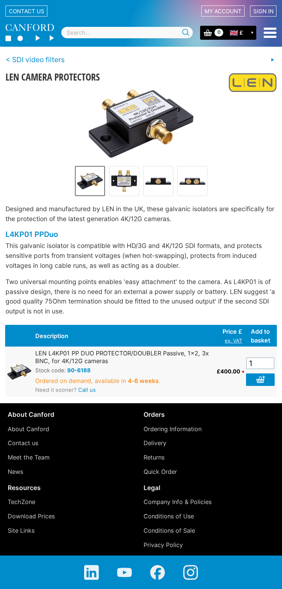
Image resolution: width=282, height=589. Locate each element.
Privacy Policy (163, 545)
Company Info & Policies (178, 501)
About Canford (28, 429)
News (15, 471)
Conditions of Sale (169, 530)
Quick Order (160, 471)
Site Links (21, 530)
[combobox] (127, 32)
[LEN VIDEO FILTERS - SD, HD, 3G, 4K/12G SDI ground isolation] (272, 60)
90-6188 (79, 370)
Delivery (155, 443)
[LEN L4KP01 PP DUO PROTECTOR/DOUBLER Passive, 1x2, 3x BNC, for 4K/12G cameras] (141, 123)
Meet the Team (29, 457)
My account (223, 11)
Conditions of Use (169, 516)
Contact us (26, 11)
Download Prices (31, 516)
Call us (87, 390)
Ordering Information (173, 429)
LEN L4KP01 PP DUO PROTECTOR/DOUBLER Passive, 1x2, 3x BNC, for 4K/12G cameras (122, 357)
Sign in (263, 11)
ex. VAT (233, 341)
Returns (154, 457)
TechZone (21, 501)
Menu (270, 33)
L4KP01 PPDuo (32, 234)
